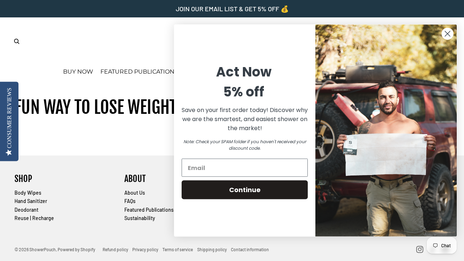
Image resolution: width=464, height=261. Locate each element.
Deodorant (26, 210)
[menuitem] (78, 72)
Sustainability (139, 218)
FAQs (130, 201)
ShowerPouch (42, 249)
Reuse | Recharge (34, 218)
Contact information (250, 249)
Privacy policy (145, 249)
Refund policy (115, 249)
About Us (134, 193)
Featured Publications (149, 210)
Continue (245, 189)
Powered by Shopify (76, 249)
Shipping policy (212, 249)
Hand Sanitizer (30, 201)
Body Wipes (27, 193)
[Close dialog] (447, 34)
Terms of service (177, 249)
